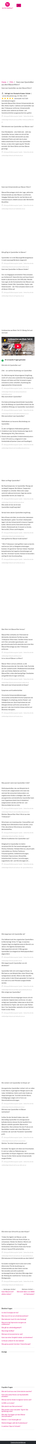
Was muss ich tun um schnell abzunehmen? (15, 1316)
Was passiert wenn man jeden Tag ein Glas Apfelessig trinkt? (15, 1410)
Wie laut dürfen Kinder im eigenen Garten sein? (17, 1400)
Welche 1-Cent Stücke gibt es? (11, 1419)
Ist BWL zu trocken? (8, 1403)
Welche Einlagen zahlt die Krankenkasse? (15, 1423)
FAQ (11, 82)
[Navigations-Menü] (18, 5)
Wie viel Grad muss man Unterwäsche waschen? (17, 1391)
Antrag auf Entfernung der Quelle (13, 116)
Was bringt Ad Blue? (8, 1331)
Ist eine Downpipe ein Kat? (10, 1312)
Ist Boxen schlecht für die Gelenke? (13, 1341)
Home (4, 82)
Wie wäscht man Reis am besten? (12, 1406)
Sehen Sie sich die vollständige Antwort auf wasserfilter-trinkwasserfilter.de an (18, 119)
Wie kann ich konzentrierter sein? (12, 1334)
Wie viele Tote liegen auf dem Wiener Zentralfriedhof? (13, 1415)
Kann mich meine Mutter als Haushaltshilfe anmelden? (15, 1395)
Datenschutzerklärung (18, 1442)
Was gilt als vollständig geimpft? (12, 1327)
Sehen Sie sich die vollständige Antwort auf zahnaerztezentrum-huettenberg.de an (17, 391)
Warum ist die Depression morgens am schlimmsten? (14, 1323)
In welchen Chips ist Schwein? (11, 1426)
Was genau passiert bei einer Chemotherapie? (16, 1344)
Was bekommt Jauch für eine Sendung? (14, 1319)
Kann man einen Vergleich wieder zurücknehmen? (17, 1337)
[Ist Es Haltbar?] (8, 5)
